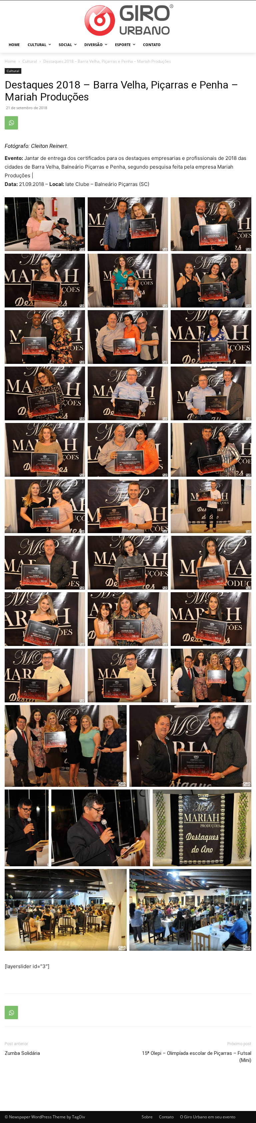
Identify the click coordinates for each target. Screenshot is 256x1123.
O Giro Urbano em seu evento (207, 1117)
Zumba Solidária (22, 1053)
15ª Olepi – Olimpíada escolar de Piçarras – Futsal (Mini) (196, 1056)
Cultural (29, 61)
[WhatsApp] (11, 123)
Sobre (147, 1117)
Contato (166, 1117)
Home (10, 61)
